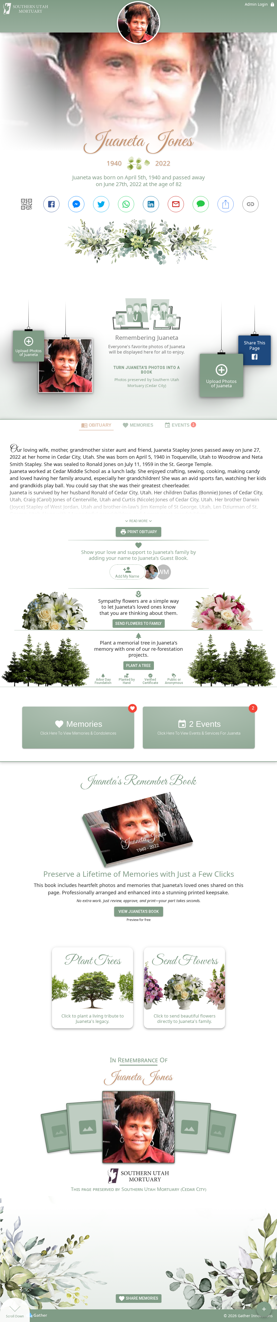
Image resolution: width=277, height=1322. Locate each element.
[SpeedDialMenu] (264, 1309)
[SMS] (201, 204)
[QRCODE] (26, 204)
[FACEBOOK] (51, 204)
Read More (138, 521)
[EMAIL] (176, 204)
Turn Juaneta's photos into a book (147, 369)
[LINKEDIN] (151, 204)
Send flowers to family (138, 623)
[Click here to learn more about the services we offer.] (138, 1176)
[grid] (138, 351)
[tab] (96, 425)
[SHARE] (225, 204)
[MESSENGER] (76, 204)
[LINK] (250, 204)
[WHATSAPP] (126, 204)
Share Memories (141, 1298)
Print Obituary (142, 532)
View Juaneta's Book (138, 911)
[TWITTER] (101, 204)
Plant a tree (138, 665)
